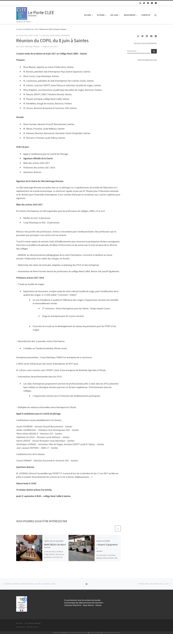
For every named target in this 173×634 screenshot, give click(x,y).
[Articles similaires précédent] (112, 528)
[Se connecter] (156, 3)
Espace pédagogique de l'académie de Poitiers (70, 632)
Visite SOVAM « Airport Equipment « (107, 544)
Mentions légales (95, 632)
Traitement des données (111, 632)
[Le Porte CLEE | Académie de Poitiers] (21, 13)
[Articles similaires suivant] (118, 528)
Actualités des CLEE (30, 29)
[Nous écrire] (152, 3)
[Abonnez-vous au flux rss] (140, 3)
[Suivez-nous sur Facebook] (148, 3)
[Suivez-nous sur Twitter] (144, 3)
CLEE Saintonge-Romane (29, 47)
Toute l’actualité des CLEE (147, 60)
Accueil (19, 29)
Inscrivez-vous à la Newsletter (145, 43)
